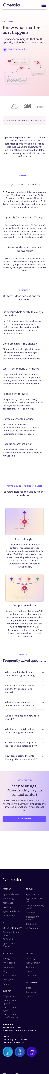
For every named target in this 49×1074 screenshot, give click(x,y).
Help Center (8, 979)
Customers (8, 967)
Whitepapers (9, 962)
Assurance (8, 902)
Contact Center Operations (10, 1002)
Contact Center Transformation (10, 1015)
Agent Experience (11, 911)
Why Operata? (33, 962)
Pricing (6, 958)
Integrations (9, 915)
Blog (5, 971)
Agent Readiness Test (34, 900)
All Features (32, 928)
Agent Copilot (32, 894)
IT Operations (9, 996)
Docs (28, 987)
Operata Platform (11, 894)
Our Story (30, 958)
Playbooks (31, 923)
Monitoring (8, 898)
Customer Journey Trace (11, 933)
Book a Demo (24, 819)
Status (29, 996)
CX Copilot (8, 939)
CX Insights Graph (12, 927)
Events (6, 984)
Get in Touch (32, 975)
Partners (30, 967)
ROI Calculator (9, 975)
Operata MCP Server (9, 944)
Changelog (31, 992)
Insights (7, 907)
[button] (43, 5)
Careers (30, 971)
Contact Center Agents (10, 1008)
